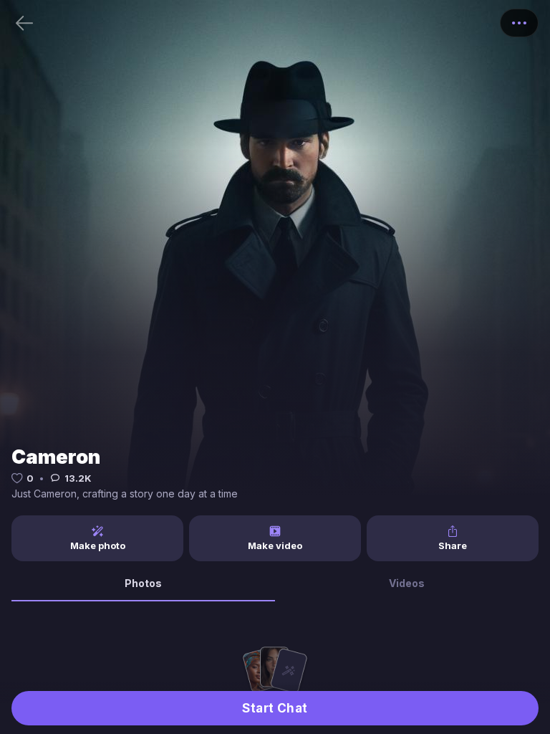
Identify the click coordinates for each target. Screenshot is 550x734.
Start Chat (275, 708)
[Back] (24, 23)
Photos (143, 583)
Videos (407, 583)
